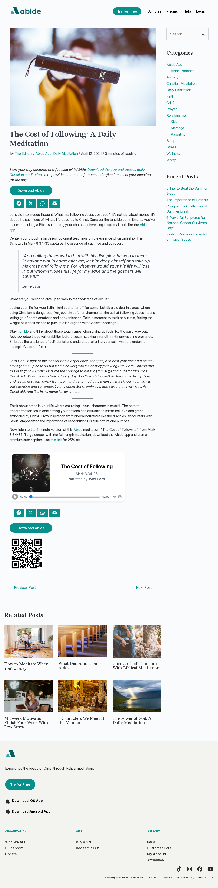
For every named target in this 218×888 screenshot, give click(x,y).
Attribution (155, 860)
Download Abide (30, 190)
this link (56, 440)
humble (23, 331)
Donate (11, 854)
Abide (144, 225)
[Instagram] (189, 869)
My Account (156, 854)
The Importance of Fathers (187, 200)
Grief (170, 103)
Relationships (176, 115)
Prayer (171, 109)
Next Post (146, 587)
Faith (170, 96)
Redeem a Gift (87, 848)
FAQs (151, 842)
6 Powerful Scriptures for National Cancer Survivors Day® (186, 223)
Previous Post (23, 587)
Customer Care (159, 848)
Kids (174, 121)
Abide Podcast (182, 71)
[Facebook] (199, 869)
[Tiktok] (179, 869)
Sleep (170, 141)
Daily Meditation (65, 153)
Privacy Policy (185, 877)
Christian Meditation (181, 83)
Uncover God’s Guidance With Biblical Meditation (136, 666)
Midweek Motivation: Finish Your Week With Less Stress (26, 723)
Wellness (173, 153)
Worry (171, 160)
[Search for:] (187, 34)
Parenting (178, 134)
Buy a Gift (83, 842)
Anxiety (172, 77)
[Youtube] (210, 869)
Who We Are (15, 842)
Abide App (43, 153)
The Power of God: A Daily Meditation (132, 721)
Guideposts (14, 848)
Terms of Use (204, 877)
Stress (171, 147)
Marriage (177, 128)
